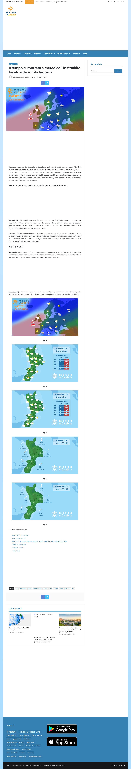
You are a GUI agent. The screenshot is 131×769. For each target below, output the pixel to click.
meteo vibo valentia (12, 752)
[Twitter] (111, 2)
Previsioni (17, 53)
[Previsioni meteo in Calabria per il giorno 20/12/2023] (45, 625)
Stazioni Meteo (48, 53)
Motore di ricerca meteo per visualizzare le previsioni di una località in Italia (39, 541)
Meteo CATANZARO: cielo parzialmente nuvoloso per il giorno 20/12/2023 (70, 630)
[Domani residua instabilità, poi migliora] (20, 620)
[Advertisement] (65, 34)
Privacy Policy (34, 765)
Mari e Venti (27, 53)
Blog (84, 53)
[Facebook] (108, 2)
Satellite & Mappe (62, 53)
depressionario (37, 588)
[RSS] (123, 2)
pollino (61, 588)
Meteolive (11, 735)
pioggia (56, 588)
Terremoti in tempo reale (35, 756)
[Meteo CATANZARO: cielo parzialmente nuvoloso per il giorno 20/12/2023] (70, 620)
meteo (21, 746)
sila (73, 588)
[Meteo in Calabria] (11, 11)
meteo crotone (37, 735)
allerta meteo (30, 742)
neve (50, 588)
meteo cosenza (24, 735)
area (17, 588)
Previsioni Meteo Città (29, 732)
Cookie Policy (44, 765)
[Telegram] (120, 2)
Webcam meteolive (19, 544)
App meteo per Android (20, 535)
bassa (29, 588)
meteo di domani (26, 749)
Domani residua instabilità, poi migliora (19, 629)
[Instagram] (117, 2)
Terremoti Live (22, 756)
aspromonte (23, 588)
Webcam (37, 53)
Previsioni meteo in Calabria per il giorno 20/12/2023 (51, 2)
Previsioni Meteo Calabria (33, 746)
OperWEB (61, 765)
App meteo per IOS (19, 538)
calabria (22, 752)
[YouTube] (114, 2)
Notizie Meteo (13, 64)
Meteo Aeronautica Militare (15, 742)
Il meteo (11, 731)
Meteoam (27, 739)
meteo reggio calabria (14, 739)
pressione (67, 588)
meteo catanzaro (11, 756)
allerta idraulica (11, 746)
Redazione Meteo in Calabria (20, 77)
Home (9, 53)
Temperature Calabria (13, 749)
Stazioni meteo (17, 548)
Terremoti (75, 53)
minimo (45, 588)
